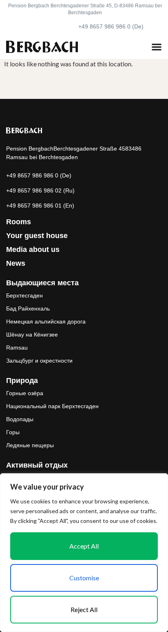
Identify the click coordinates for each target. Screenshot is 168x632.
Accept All (84, 546)
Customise (84, 578)
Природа (22, 380)
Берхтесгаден (24, 295)
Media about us (33, 249)
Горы (13, 432)
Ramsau (17, 347)
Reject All (84, 609)
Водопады (19, 419)
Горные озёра (24, 393)
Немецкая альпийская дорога (46, 321)
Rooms (18, 222)
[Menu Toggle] (156, 47)
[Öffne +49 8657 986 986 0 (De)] (152, 26)
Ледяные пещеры (30, 445)
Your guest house (37, 236)
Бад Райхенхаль (28, 308)
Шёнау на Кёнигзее (32, 334)
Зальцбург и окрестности (39, 360)
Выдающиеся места (42, 283)
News (15, 263)
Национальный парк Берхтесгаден (52, 406)
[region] (84, 552)
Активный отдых (37, 465)
